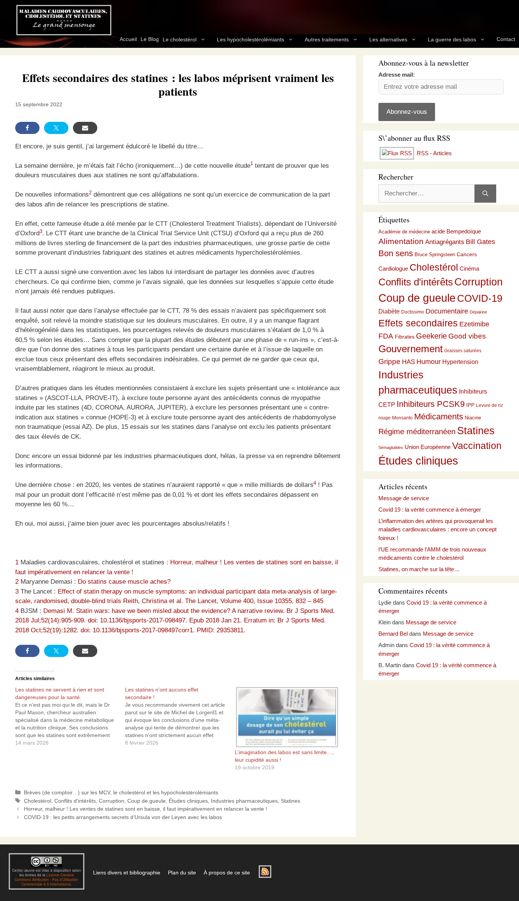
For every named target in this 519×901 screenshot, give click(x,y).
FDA (385, 336)
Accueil (128, 39)
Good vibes (467, 336)
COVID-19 (479, 298)
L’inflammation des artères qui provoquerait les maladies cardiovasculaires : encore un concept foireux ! (437, 529)
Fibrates (405, 337)
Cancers (467, 254)
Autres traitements (327, 39)
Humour (428, 361)
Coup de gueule (146, 801)
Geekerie (431, 336)
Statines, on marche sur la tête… (419, 569)
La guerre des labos (452, 39)
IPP (470, 405)
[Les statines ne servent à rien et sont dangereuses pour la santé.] (70, 716)
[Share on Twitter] (56, 128)
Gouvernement (410, 348)
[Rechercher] (485, 193)
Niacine (473, 418)
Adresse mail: (396, 74)
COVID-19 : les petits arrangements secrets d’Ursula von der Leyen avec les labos (123, 817)
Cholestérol (37, 801)
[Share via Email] (85, 128)
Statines (290, 801)
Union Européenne (428, 447)
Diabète (389, 311)
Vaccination (477, 445)
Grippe (389, 361)
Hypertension (460, 362)
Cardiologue (393, 268)
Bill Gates (480, 242)
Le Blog (150, 39)
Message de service (403, 498)
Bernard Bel (393, 633)
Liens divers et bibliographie (126, 872)
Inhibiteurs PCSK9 (431, 404)
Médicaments (438, 416)
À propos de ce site (227, 872)
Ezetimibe (474, 324)
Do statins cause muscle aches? (124, 581)
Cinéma (469, 269)
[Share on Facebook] (27, 128)
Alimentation (401, 241)
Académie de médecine (404, 232)
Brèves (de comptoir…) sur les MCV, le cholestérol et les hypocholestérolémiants (121, 792)
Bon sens (395, 253)
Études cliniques (188, 801)
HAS (408, 361)
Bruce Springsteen (435, 254)
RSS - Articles (433, 153)
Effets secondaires (418, 323)
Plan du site (182, 872)
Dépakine (478, 312)
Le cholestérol (179, 39)
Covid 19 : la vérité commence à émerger (429, 509)
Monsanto (402, 418)
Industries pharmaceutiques (244, 801)
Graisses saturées (462, 350)
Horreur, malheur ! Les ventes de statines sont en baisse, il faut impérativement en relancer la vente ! (145, 809)
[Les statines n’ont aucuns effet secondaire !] (180, 716)
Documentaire (447, 311)
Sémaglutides (390, 447)
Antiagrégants (444, 242)
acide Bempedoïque (456, 231)
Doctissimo (412, 312)
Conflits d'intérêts (75, 801)
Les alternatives (388, 39)
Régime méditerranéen (417, 431)
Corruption (111, 801)
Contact (506, 39)
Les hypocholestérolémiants (250, 39)
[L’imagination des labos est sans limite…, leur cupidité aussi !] (286, 717)
